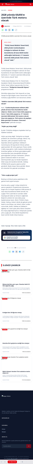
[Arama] (30, 4)
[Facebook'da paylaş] (6, 30)
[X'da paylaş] (9, 30)
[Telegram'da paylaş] (12, 30)
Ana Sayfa (3, 10)
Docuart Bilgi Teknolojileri (12, 458)
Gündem (10, 10)
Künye (3, 429)
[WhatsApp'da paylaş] (2, 30)
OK (28, 446)
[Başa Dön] (26, 462)
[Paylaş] (22, 462)
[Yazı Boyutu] (5, 462)
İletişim (4, 432)
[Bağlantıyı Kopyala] (16, 30)
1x (18, 461)
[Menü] (2, 4)
